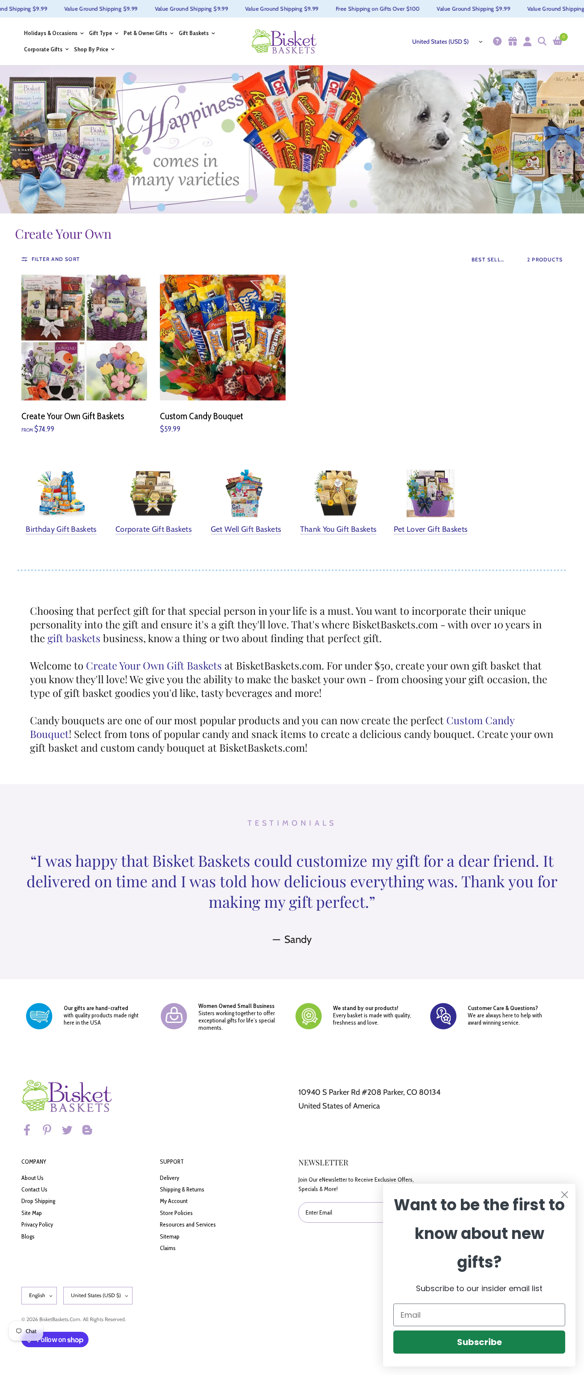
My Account (174, 1201)
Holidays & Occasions (50, 33)
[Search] (541, 41)
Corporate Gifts (43, 49)
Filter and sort (56, 259)
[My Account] (526, 41)
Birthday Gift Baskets (61, 529)
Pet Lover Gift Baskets (431, 529)
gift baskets (73, 638)
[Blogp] (91, 1129)
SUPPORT (172, 1162)
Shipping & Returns (182, 1189)
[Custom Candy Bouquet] (223, 337)
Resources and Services (188, 1224)
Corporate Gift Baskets (153, 529)
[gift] (511, 41)
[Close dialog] (564, 1194)
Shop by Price (91, 49)
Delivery (169, 1178)
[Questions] (496, 41)
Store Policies (176, 1213)
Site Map (31, 1213)
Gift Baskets (194, 33)
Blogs (28, 1236)
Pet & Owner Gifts (145, 33)
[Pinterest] (50, 1129)
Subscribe (479, 1342)
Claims (168, 1248)
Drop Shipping (38, 1201)
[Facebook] (30, 1129)
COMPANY (33, 1162)
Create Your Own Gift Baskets (72, 416)
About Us (32, 1178)
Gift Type (100, 33)
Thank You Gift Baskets (338, 529)
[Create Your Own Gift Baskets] (84, 337)
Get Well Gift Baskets (246, 529)
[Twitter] (71, 1129)
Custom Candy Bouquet (201, 416)
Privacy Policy (37, 1224)
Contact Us (34, 1189)
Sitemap (170, 1236)
